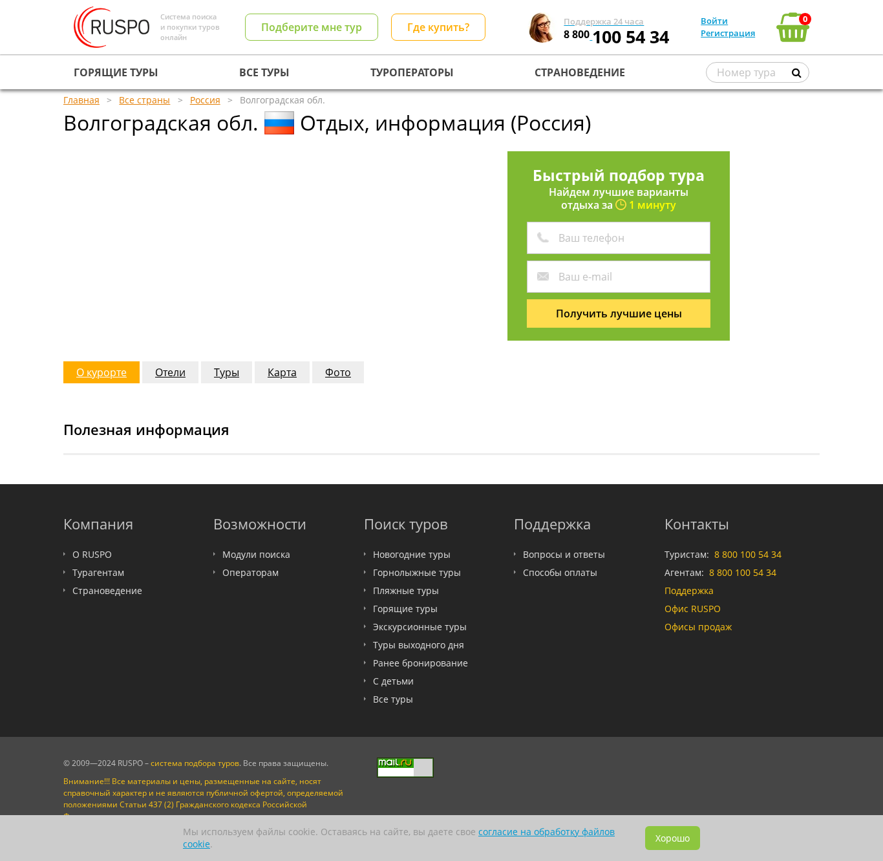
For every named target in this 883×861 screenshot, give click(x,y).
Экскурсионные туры (420, 627)
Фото (338, 372)
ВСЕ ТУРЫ (264, 72)
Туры (226, 372)
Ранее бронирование (420, 663)
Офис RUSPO (693, 608)
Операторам (250, 572)
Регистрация (728, 33)
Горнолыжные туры (417, 572)
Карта (282, 372)
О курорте (101, 372)
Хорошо (672, 838)
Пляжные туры (406, 590)
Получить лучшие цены (619, 313)
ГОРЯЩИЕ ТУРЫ (116, 72)
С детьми (393, 681)
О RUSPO (92, 554)
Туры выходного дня (418, 645)
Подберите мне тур (311, 27)
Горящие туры (405, 608)
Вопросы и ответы (564, 554)
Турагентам (98, 572)
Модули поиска (256, 554)
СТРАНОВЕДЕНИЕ (580, 72)
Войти (714, 21)
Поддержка (689, 590)
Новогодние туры (412, 554)
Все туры (393, 699)
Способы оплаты (560, 572)
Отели (170, 372)
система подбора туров (195, 763)
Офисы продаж (698, 627)
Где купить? (438, 27)
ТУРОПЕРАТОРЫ (412, 72)
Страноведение (107, 590)
